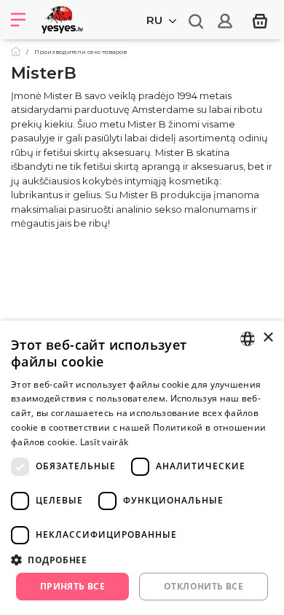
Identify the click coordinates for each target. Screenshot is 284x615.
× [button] (267, 337)
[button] (142, 559)
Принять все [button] (72, 586)
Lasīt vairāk (104, 442)
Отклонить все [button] (203, 586)
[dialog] (142, 468)
